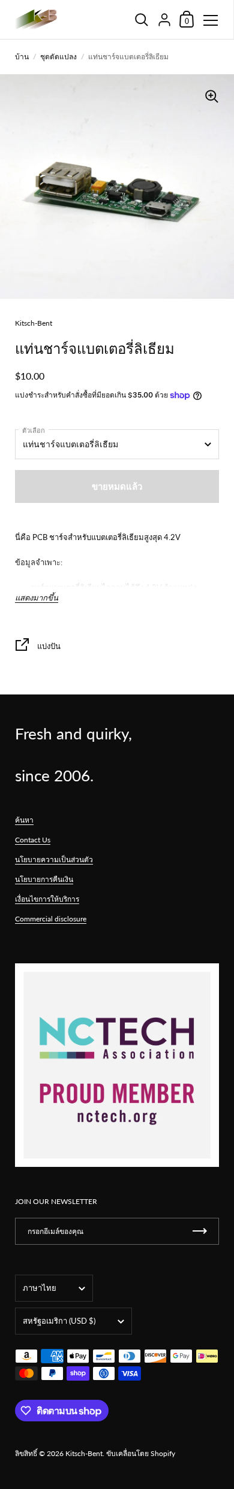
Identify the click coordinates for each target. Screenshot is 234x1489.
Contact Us (32, 839)
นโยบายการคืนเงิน (44, 879)
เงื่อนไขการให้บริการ (47, 898)
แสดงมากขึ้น (36, 597)
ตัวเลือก (33, 430)
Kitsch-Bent (84, 1453)
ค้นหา (24, 819)
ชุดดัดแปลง (58, 56)
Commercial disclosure (50, 918)
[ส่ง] (200, 1231)
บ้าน (22, 56)
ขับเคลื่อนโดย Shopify (140, 1453)
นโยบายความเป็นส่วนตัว (54, 859)
